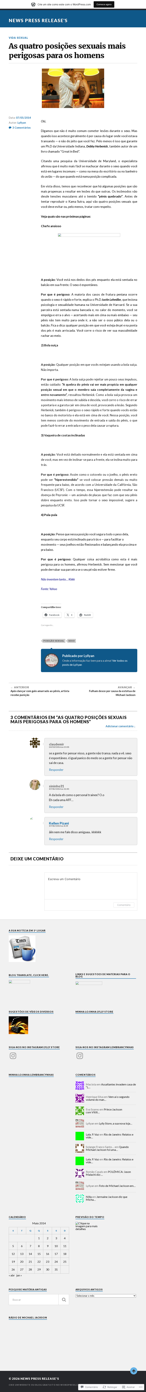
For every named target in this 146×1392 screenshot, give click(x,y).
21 (30, 1261)
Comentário (124, 904)
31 (56, 1269)
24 (56, 1261)
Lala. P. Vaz (92, 1134)
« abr (12, 1275)
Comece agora (104, 4)
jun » (19, 1275)
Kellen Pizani (59, 823)
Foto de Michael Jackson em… (117, 1185)
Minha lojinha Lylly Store (94, 1011)
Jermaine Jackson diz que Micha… (106, 1198)
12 (13, 1253)
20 (21, 1261)
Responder (56, 770)
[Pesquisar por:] (39, 1299)
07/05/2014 (23, 117)
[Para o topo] (133, 1370)
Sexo (71, 641)
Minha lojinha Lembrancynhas (31, 1074)
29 (39, 1269)
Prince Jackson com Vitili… (104, 1111)
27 (21, 1269)
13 (21, 1253)
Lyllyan (21, 122)
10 (56, 1246)
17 (56, 1253)
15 (39, 1253)
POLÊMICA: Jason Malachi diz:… (108, 1173)
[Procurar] (63, 1299)
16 (47, 1253)
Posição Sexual (53, 641)
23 (47, 1261)
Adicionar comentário (119, 726)
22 (39, 1261)
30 (47, 1269)
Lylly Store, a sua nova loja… (115, 1123)
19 (13, 1261)
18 (64, 1253)
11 (64, 1246)
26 (13, 1269)
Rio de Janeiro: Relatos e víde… (109, 1136)
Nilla (89, 1196)
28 (30, 1269)
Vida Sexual (18, 37)
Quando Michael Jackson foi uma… (107, 1148)
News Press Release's (38, 20)
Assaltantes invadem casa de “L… (111, 1086)
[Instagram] (13, 1053)
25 (64, 1261)
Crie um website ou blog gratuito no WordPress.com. (46, 1384)
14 (30, 1253)
